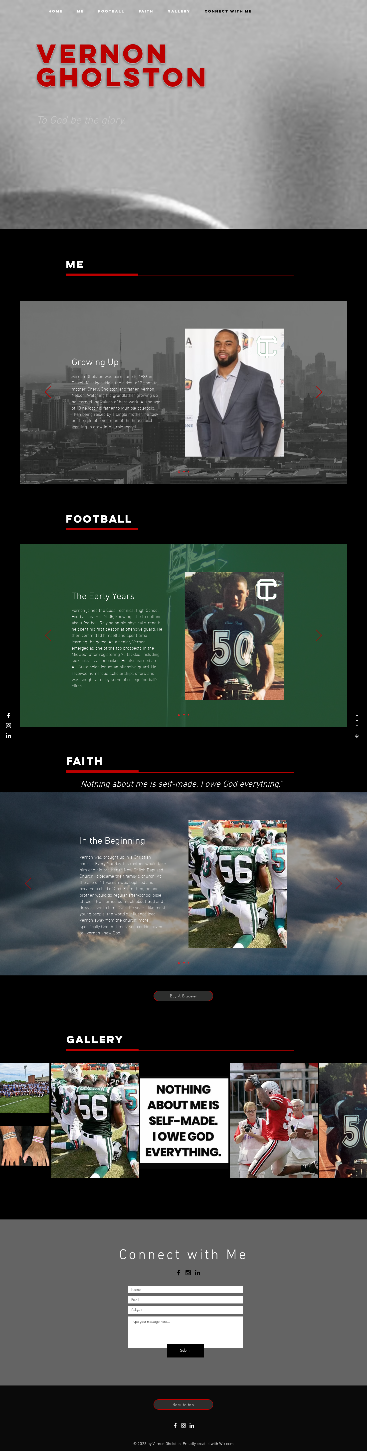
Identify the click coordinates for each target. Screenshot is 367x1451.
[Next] (319, 392)
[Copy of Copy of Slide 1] (184, 471)
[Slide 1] (179, 472)
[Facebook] (8, 715)
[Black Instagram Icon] (188, 1272)
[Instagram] (8, 725)
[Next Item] (358, 1120)
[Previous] (48, 392)
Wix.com (226, 1443)
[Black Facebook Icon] (178, 1272)
